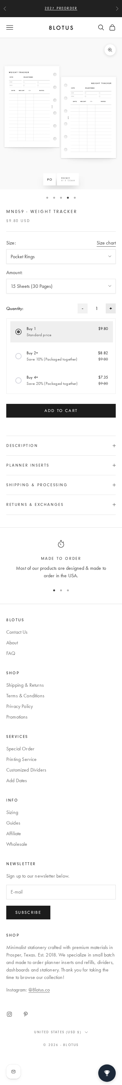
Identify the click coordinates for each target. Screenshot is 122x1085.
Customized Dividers (26, 770)
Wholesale (16, 844)
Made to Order (61, 558)
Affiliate (13, 833)
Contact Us (17, 632)
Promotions (17, 717)
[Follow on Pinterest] (26, 1014)
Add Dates (16, 780)
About (12, 643)
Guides (13, 823)
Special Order (20, 749)
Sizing (12, 812)
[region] (61, 559)
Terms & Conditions (25, 696)
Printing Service (21, 759)
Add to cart (61, 411)
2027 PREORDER (61, 8)
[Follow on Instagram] (9, 1014)
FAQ (10, 653)
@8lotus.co (39, 990)
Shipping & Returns (25, 685)
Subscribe (28, 912)
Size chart (106, 243)
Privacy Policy (19, 706)
